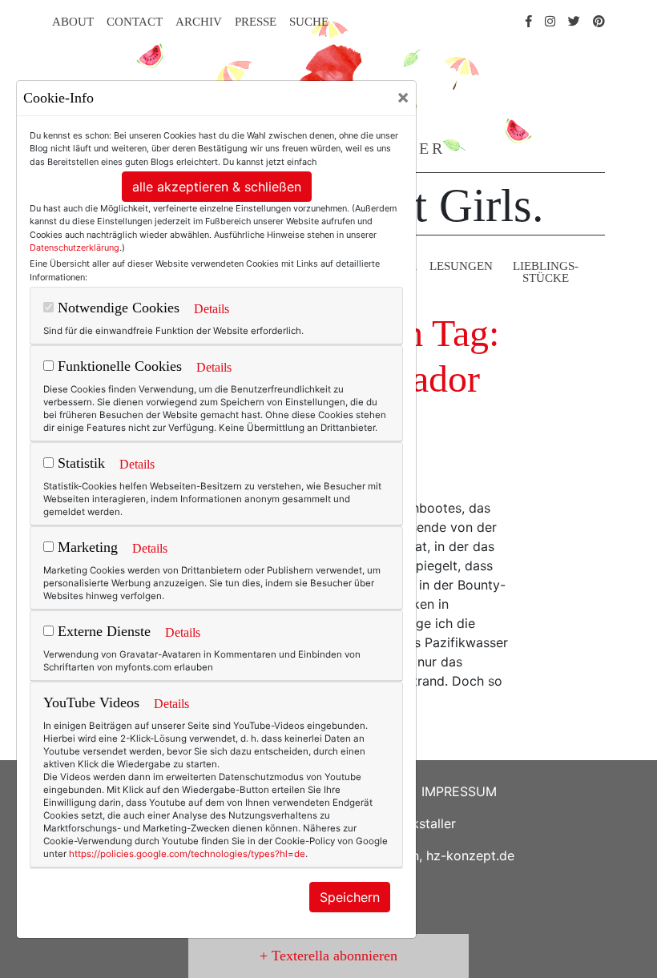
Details (211, 309)
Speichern (350, 897)
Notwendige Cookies (116, 308)
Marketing (86, 547)
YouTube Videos (91, 702)
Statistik (79, 463)
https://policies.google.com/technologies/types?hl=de (187, 853)
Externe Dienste (102, 631)
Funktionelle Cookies (118, 366)
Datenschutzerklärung (74, 247)
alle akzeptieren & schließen (216, 187)
